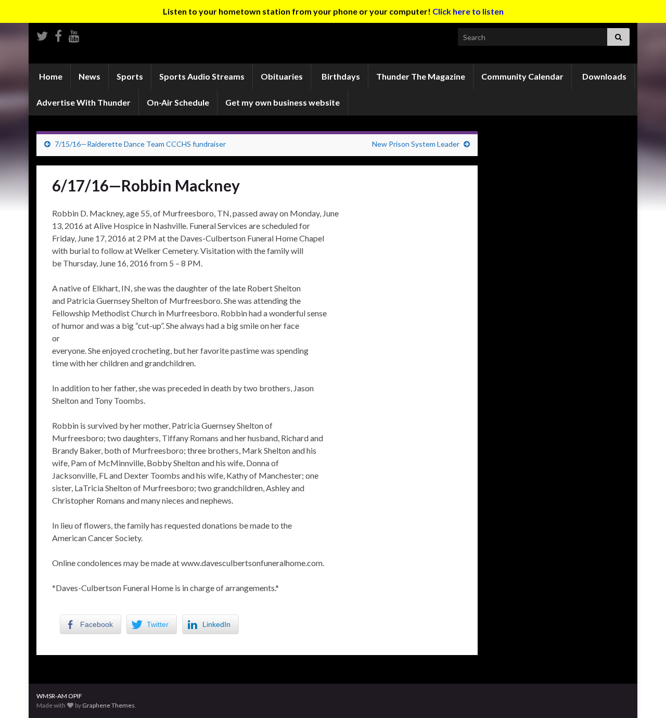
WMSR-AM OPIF (59, 696)
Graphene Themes (108, 705)
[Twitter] (42, 34)
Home (49, 76)
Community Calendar (522, 76)
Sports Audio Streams (202, 76)
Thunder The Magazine (420, 76)
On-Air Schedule (178, 102)
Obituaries (282, 76)
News (89, 76)
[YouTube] (74, 34)
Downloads (603, 76)
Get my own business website (282, 102)
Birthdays (340, 76)
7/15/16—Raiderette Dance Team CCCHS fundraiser (140, 143)
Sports (130, 76)
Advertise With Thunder (83, 102)
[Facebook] (58, 34)
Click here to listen (468, 11)
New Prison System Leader (415, 143)
